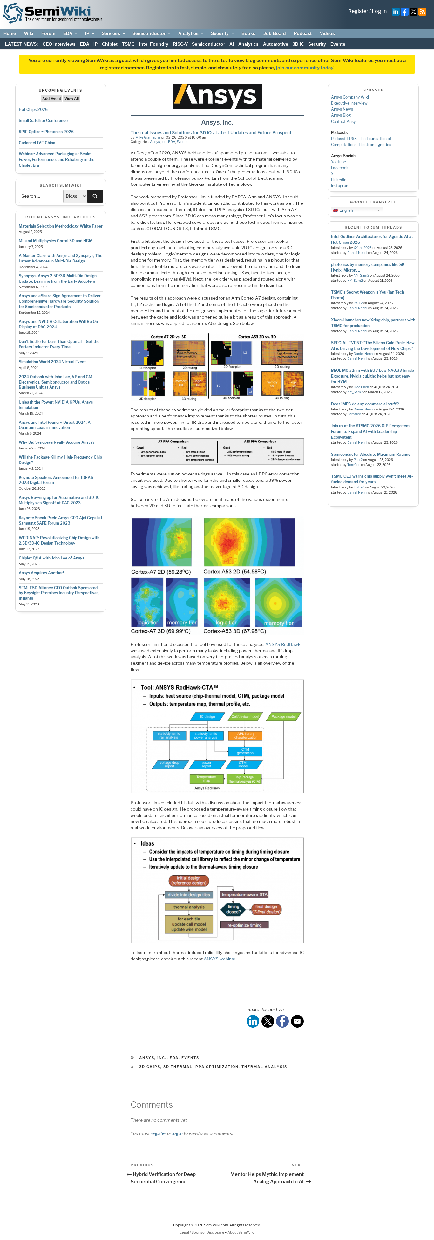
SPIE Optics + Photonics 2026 (46, 131)
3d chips (149, 1066)
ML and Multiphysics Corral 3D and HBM (55, 240)
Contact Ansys (344, 121)
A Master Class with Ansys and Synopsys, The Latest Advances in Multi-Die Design (60, 258)
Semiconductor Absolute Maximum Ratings (370, 454)
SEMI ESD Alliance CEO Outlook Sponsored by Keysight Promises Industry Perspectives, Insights (59, 593)
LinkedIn (338, 180)
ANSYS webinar (219, 958)
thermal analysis (264, 1066)
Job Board (274, 33)
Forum (48, 33)
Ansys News (342, 109)
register (158, 1133)
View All (71, 98)
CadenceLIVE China (37, 142)
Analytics (188, 33)
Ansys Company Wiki (350, 97)
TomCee (353, 465)
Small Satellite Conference (43, 120)
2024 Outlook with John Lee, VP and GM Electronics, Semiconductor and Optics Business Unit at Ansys (55, 382)
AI (231, 44)
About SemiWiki (240, 1232)
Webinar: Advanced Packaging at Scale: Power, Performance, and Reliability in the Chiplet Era (56, 160)
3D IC (298, 44)
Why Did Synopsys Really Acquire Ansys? (56, 442)
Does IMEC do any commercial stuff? (365, 404)
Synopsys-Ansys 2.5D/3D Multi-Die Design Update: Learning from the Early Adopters (58, 279)
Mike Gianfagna (147, 137)
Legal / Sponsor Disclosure (202, 1232)
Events (337, 44)
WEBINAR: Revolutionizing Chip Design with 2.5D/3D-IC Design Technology (59, 540)
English (345, 210)
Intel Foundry (153, 44)
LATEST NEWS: (21, 44)
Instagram (340, 186)
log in (177, 1133)
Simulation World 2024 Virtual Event (52, 361)
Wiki (28, 33)
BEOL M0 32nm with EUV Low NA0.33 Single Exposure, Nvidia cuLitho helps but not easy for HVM (372, 376)
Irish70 (359, 487)
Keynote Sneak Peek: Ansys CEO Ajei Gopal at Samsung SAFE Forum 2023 (60, 520)
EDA (67, 33)
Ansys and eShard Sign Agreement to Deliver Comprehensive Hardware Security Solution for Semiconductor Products (60, 301)
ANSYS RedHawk (282, 644)
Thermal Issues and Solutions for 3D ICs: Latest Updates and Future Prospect (211, 132)
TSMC (128, 44)
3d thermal (178, 1066)
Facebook (340, 167)
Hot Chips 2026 (33, 109)
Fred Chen (361, 387)
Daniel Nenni (357, 253)
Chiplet (110, 44)
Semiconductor (149, 33)
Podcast (303, 33)
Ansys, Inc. (158, 141)
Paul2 (358, 303)
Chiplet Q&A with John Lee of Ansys (51, 558)
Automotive (275, 44)
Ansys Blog (341, 115)
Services (111, 33)
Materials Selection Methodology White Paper (61, 226)
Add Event (51, 98)
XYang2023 (363, 248)
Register (358, 11)
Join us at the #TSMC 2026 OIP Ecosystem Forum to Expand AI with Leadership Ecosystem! (370, 431)
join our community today (304, 68)
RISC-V (180, 44)
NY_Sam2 (361, 276)
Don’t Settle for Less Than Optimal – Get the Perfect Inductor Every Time (59, 344)
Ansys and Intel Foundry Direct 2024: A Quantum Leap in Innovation (55, 425)
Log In (379, 11)
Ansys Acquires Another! (41, 573)
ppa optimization (217, 1066)
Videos (327, 33)
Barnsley (354, 414)
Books (248, 33)
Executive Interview (349, 103)
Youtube (338, 161)
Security (220, 33)
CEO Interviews (59, 44)
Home (9, 33)
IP (87, 33)
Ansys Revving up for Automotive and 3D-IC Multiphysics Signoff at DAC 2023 (59, 500)
